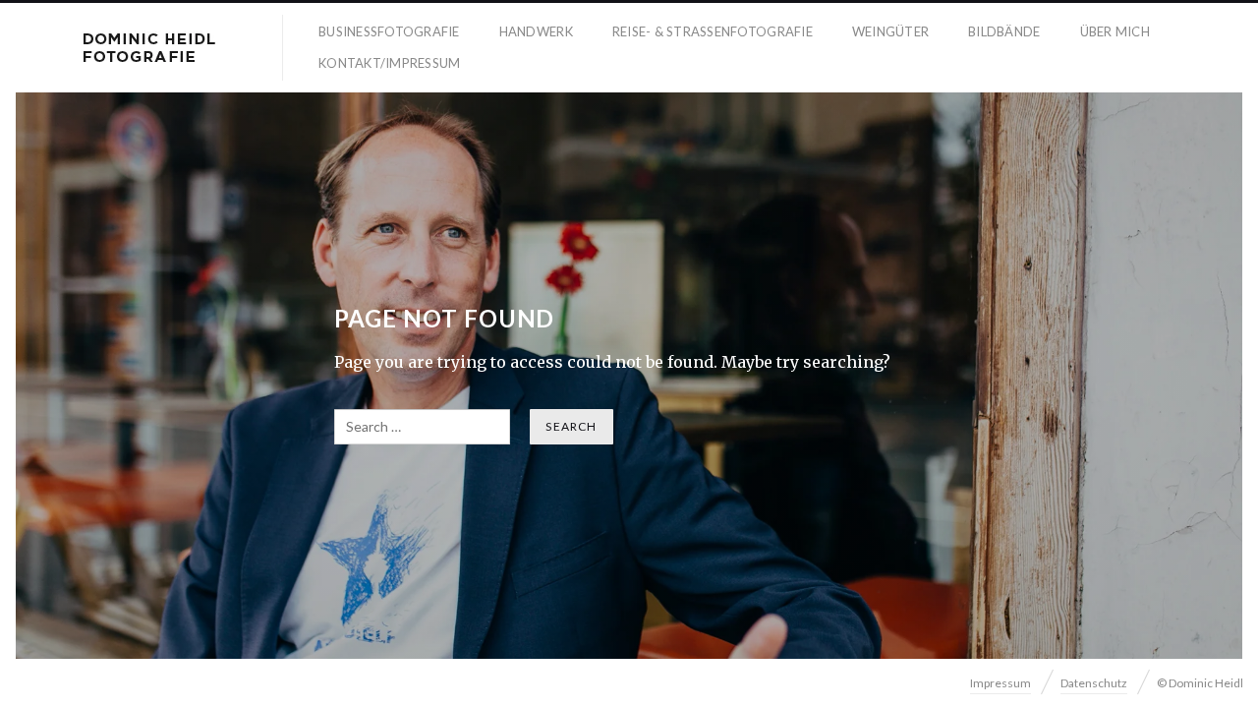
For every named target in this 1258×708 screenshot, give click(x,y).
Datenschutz (1093, 683)
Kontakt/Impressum (389, 63)
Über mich (1115, 31)
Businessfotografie (389, 31)
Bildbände (1004, 31)
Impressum (1000, 683)
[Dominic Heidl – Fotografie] (149, 47)
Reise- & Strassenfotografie (712, 31)
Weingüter (890, 31)
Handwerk (536, 31)
